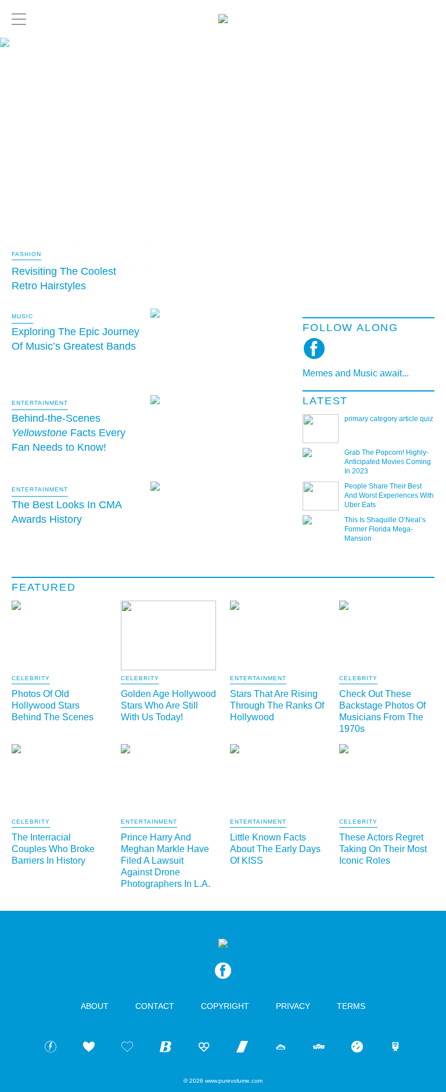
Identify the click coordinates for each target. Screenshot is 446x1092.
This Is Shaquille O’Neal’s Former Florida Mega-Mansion (385, 529)
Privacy (293, 1006)
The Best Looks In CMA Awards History (66, 512)
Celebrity (31, 678)
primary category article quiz (388, 419)
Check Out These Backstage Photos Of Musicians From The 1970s (382, 711)
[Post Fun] (127, 1049)
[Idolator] (89, 1049)
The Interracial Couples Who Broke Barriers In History (53, 848)
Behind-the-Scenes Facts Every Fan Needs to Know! (68, 432)
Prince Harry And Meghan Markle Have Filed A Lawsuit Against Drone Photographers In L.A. (165, 860)
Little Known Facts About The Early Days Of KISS (275, 848)
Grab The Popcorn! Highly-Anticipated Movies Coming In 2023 (387, 461)
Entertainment (40, 403)
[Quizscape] (319, 1049)
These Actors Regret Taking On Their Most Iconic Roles (383, 848)
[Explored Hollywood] (395, 1049)
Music (22, 316)
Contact (154, 1006)
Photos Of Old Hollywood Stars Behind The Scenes (52, 705)
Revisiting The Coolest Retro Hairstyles (64, 278)
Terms (351, 1006)
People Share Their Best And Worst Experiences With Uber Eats (389, 495)
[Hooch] (204, 1049)
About (95, 1006)
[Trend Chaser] (242, 1049)
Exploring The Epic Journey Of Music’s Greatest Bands (75, 339)
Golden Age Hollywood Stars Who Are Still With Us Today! (168, 705)
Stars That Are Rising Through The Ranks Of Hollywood (277, 705)
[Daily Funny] (357, 1049)
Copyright (225, 1006)
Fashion (26, 254)
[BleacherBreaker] (166, 1049)
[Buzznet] (51, 1049)
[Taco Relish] (280, 1049)
